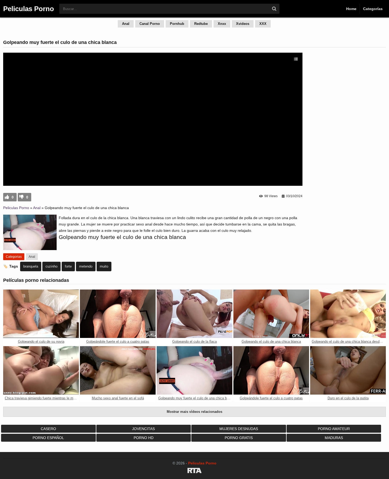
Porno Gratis (239, 438)
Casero (48, 429)
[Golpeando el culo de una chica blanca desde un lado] (348, 314)
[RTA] (194, 471)
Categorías (373, 9)
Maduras (334, 438)
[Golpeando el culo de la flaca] (194, 314)
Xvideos (242, 24)
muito (104, 266)
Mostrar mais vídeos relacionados (194, 412)
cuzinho (51, 266)
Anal (125, 24)
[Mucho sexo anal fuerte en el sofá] (118, 370)
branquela (30, 266)
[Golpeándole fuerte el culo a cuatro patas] (118, 314)
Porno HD (143, 438)
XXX (262, 24)
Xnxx (222, 24)
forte (68, 266)
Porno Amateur (334, 429)
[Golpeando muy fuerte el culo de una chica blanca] (194, 370)
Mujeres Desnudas (238, 429)
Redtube (201, 24)
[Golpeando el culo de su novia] (41, 314)
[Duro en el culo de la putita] (348, 370)
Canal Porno (149, 24)
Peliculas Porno (16, 208)
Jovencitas (143, 429)
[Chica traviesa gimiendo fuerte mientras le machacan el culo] (41, 370)
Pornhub (177, 24)
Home (351, 9)
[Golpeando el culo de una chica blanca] (271, 314)
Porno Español (48, 438)
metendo (85, 266)
